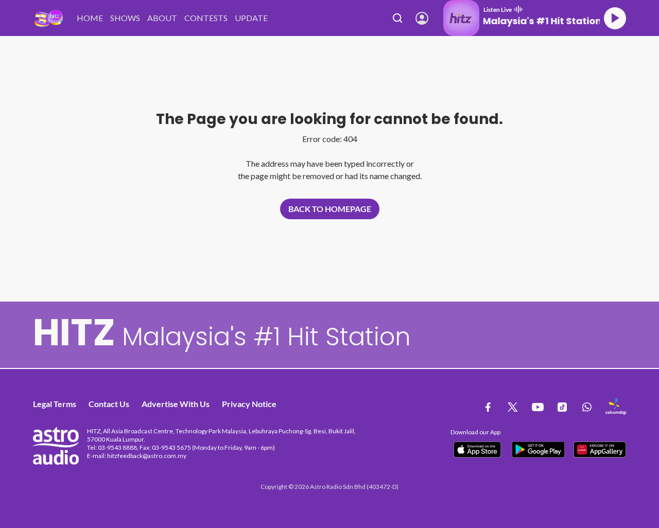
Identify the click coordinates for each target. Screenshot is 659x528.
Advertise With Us (176, 404)
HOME (90, 18)
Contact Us (109, 404)
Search (398, 18)
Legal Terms (54, 404)
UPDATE (251, 18)
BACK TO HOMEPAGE (329, 209)
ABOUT (162, 18)
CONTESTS (206, 18)
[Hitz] (48, 18)
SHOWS (125, 18)
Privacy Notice (249, 404)
